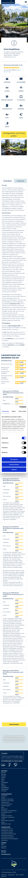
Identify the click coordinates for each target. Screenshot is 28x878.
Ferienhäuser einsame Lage (8, 833)
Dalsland (3, 776)
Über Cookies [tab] (22, 411)
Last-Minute (4, 840)
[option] (14, 147)
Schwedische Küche (6, 812)
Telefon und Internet (6, 815)
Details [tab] (14, 411)
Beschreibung (8, 181)
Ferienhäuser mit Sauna (7, 837)
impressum (4, 874)
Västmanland (4, 789)
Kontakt (22, 874)
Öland (2, 781)
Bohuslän (3, 774)
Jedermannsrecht (5, 805)
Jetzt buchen (14, 724)
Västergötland (5, 787)
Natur (2, 807)
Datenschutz (11, 874)
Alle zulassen (14, 459)
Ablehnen (14, 469)
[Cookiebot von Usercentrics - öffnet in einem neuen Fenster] (19, 407)
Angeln (3, 797)
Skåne (2, 784)
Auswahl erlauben (14, 464)
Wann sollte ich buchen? (7, 820)
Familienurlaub (5, 802)
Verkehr (3, 819)
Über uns (3, 876)
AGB (17, 874)
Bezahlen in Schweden (7, 799)
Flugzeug (3, 848)
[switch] (24, 443)
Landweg (3, 846)
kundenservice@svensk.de (16, 756)
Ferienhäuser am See (6, 828)
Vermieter (3, 852)
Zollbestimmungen (6, 824)
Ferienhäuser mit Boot (7, 832)
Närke (2, 779)
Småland (3, 786)
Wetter (3, 822)
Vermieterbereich (6, 854)
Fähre (2, 844)
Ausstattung (20, 181)
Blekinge (3, 772)
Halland (3, 777)
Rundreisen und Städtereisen (9, 810)
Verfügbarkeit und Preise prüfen (14, 134)
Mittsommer (4, 809)
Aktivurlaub (4, 795)
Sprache (3, 814)
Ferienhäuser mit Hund (7, 835)
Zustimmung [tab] (5, 411)
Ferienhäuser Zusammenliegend (9, 838)
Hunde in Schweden (6, 804)
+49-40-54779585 (18, 757)
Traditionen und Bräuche (7, 817)
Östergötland (4, 782)
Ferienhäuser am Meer (7, 830)
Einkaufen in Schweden (7, 800)
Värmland (3, 791)
